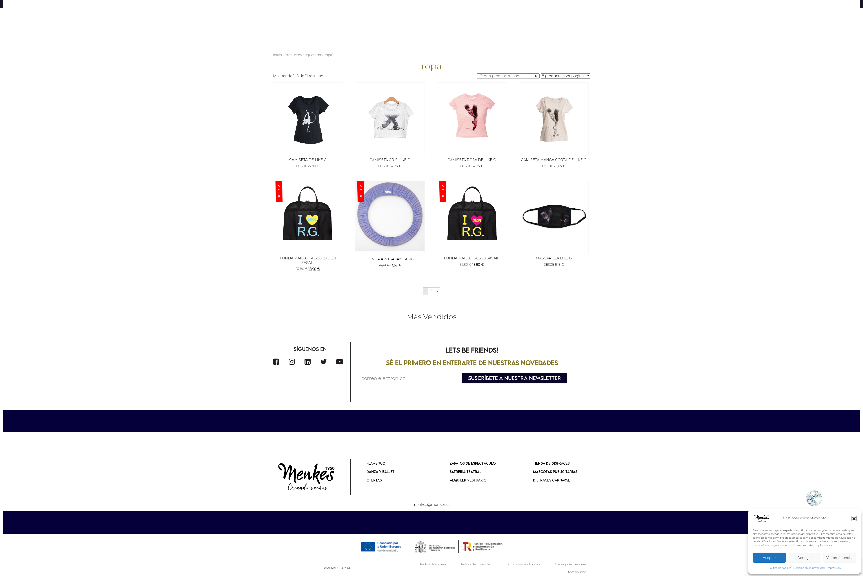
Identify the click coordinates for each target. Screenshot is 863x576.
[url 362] (292, 361)
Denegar (804, 558)
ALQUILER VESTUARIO (468, 480)
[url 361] (276, 361)
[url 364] (323, 361)
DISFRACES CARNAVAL (551, 480)
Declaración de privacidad (809, 567)
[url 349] (553, 117)
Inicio (277, 55)
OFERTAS (374, 480)
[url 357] (553, 216)
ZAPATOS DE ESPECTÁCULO (473, 463)
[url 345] (390, 117)
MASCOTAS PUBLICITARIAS (555, 471)
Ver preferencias (839, 558)
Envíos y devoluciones (570, 564)
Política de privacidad (476, 564)
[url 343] (308, 117)
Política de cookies (779, 567)
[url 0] (762, 518)
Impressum (834, 567)
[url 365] (339, 361)
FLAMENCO (376, 463)
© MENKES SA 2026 (337, 568)
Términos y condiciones (523, 564)
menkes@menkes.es (431, 504)
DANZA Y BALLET (380, 471)
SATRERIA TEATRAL (465, 471)
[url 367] (306, 477)
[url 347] (472, 117)
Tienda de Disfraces (551, 463)
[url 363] (308, 361)
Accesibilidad (577, 572)
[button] (854, 518)
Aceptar (769, 558)
